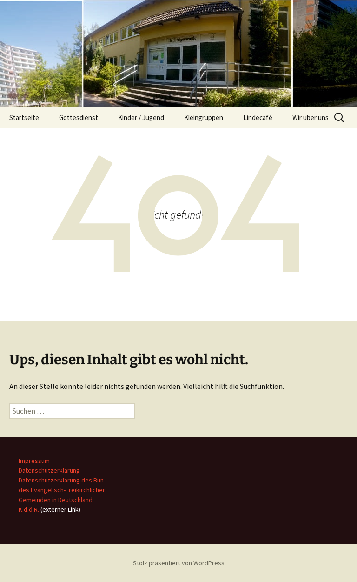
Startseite (24, 117)
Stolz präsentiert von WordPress (179, 563)
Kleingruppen (203, 117)
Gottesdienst (78, 117)
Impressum (34, 460)
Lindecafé (257, 117)
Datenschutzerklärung (49, 470)
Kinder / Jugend (141, 117)
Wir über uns (310, 117)
